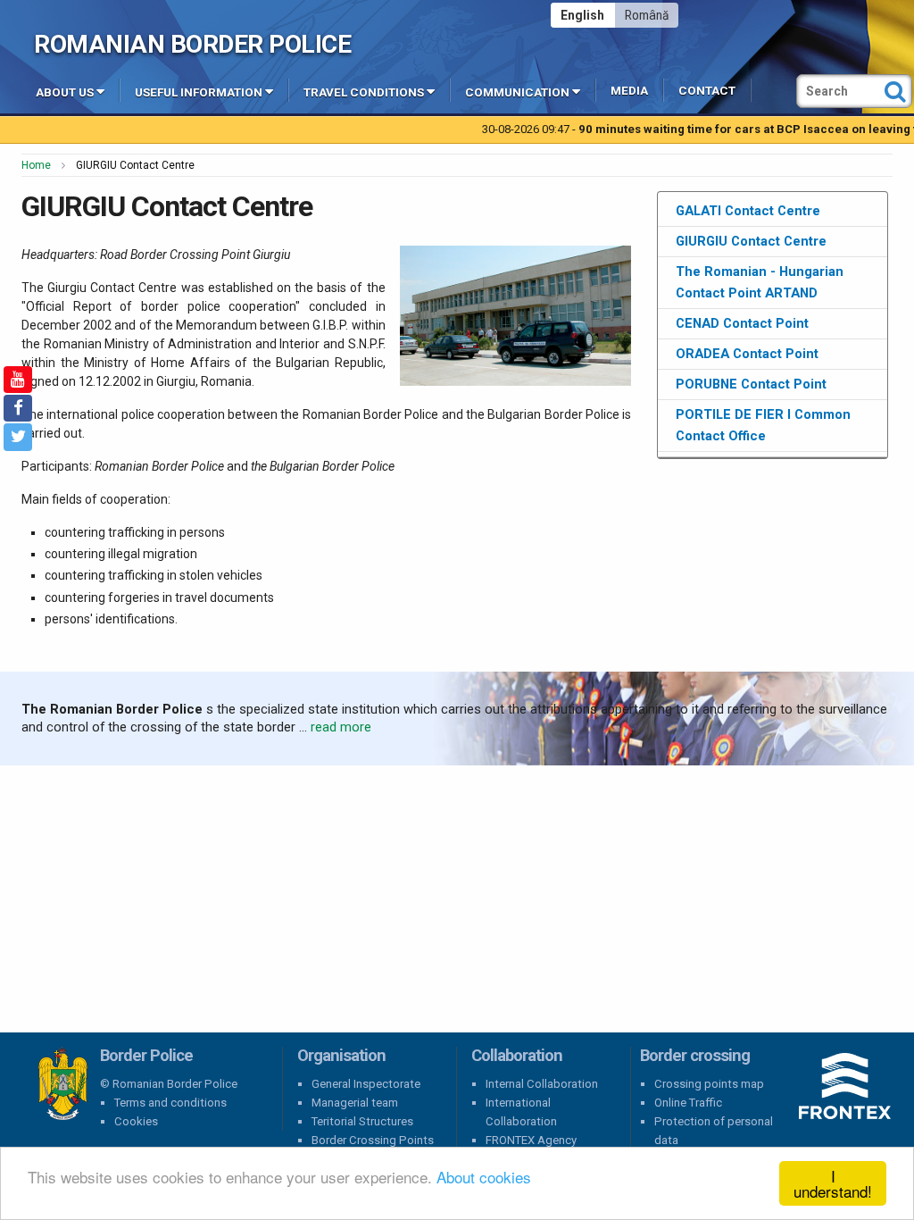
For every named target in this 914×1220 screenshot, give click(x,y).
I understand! (833, 1183)
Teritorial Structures (362, 1121)
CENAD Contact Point (742, 323)
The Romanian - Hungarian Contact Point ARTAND (759, 282)
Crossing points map (709, 1083)
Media (629, 90)
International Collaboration (521, 1112)
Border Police (62, 1084)
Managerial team (355, 1102)
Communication (517, 92)
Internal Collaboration (542, 1083)
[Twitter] (18, 436)
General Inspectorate (366, 1083)
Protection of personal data (713, 1131)
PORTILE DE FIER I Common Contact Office (763, 425)
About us (65, 92)
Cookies (136, 1121)
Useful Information (198, 92)
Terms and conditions (170, 1102)
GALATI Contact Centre (748, 211)
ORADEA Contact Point (747, 354)
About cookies (483, 1177)
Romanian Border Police (192, 44)
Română (647, 15)
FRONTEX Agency (531, 1140)
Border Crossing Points (373, 1140)
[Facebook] (18, 408)
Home (36, 165)
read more (341, 727)
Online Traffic (688, 1102)
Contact (706, 90)
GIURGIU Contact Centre (751, 241)
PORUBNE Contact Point (751, 384)
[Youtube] (18, 379)
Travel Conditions (363, 92)
